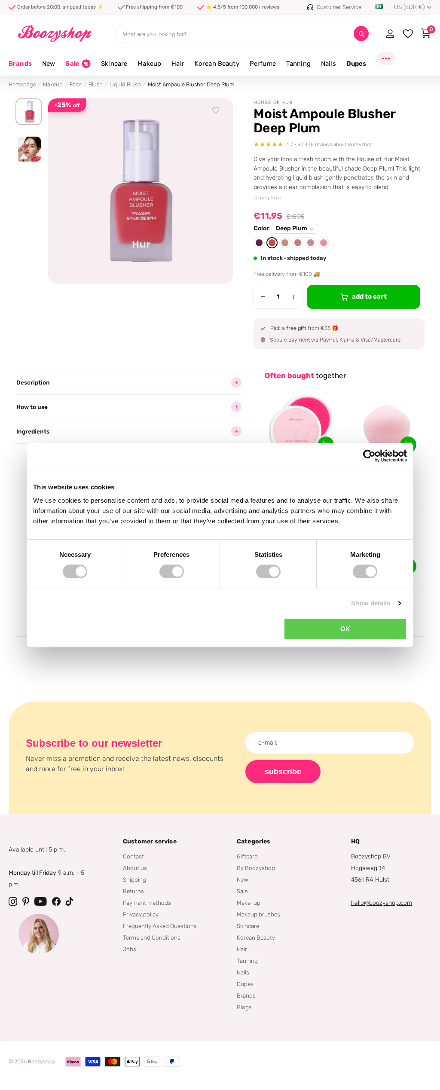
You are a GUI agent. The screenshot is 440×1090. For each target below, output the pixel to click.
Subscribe (283, 771)
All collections (48, 68)
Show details (370, 603)
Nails (243, 972)
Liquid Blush (125, 84)
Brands (20, 63)
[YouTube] (40, 901)
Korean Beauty (256, 937)
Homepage (22, 84)
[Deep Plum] (272, 242)
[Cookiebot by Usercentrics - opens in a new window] (369, 455)
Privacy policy (141, 914)
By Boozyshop (256, 867)
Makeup (53, 84)
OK (345, 628)
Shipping (134, 879)
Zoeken (361, 33)
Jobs (129, 949)
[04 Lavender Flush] (310, 242)
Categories (253, 841)
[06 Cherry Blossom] (323, 242)
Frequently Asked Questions (160, 925)
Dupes (245, 983)
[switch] (171, 571)
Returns (133, 891)
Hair (242, 949)
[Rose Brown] (297, 242)
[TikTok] (69, 901)
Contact (133, 856)
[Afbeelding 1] (28, 111)
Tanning (247, 960)
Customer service (150, 841)
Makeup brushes (258, 914)
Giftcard (247, 856)
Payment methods (147, 902)
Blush (96, 84)
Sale (242, 891)
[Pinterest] (25, 901)
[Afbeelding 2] (28, 149)
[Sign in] (390, 33)
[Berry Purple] (259, 242)
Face (76, 84)
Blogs (244, 1007)
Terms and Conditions (151, 937)
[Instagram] (13, 901)
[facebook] (56, 901)
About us (135, 867)
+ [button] (293, 297)
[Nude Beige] (284, 242)
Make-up (248, 902)
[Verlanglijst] (216, 111)
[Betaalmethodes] (73, 1061)
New (242, 879)
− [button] (263, 297)
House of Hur (273, 102)
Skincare (248, 925)
